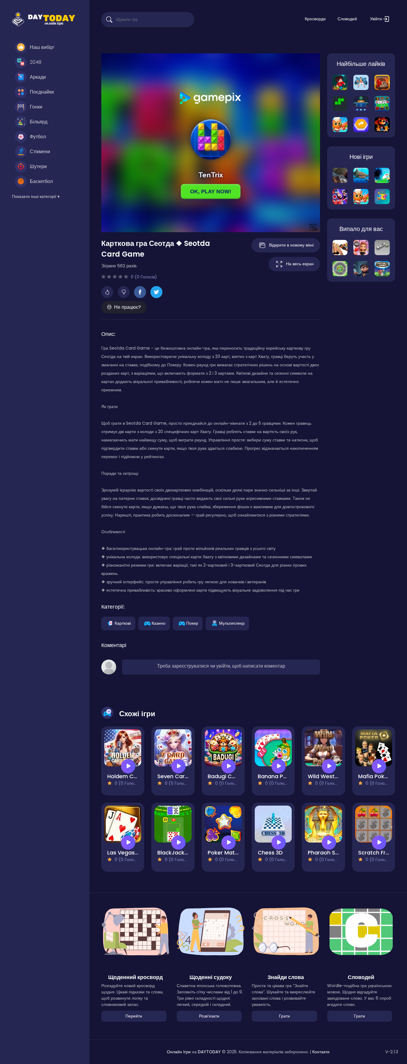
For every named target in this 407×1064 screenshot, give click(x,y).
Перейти (133, 1016)
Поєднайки (42, 92)
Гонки (36, 106)
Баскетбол (41, 181)
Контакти (321, 1052)
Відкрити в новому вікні (291, 245)
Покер (192, 623)
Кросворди (315, 19)
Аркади (38, 77)
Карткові (123, 623)
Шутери (38, 166)
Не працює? (127, 307)
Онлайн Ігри (179, 1052)
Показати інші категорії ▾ (36, 196)
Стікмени (40, 151)
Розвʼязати (209, 1016)
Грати (284, 1016)
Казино (158, 623)
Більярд (38, 121)
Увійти (376, 19)
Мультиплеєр (232, 623)
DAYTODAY (209, 1052)
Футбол (38, 136)
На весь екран (300, 264)
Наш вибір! (42, 47)
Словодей (347, 19)
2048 (35, 62)
